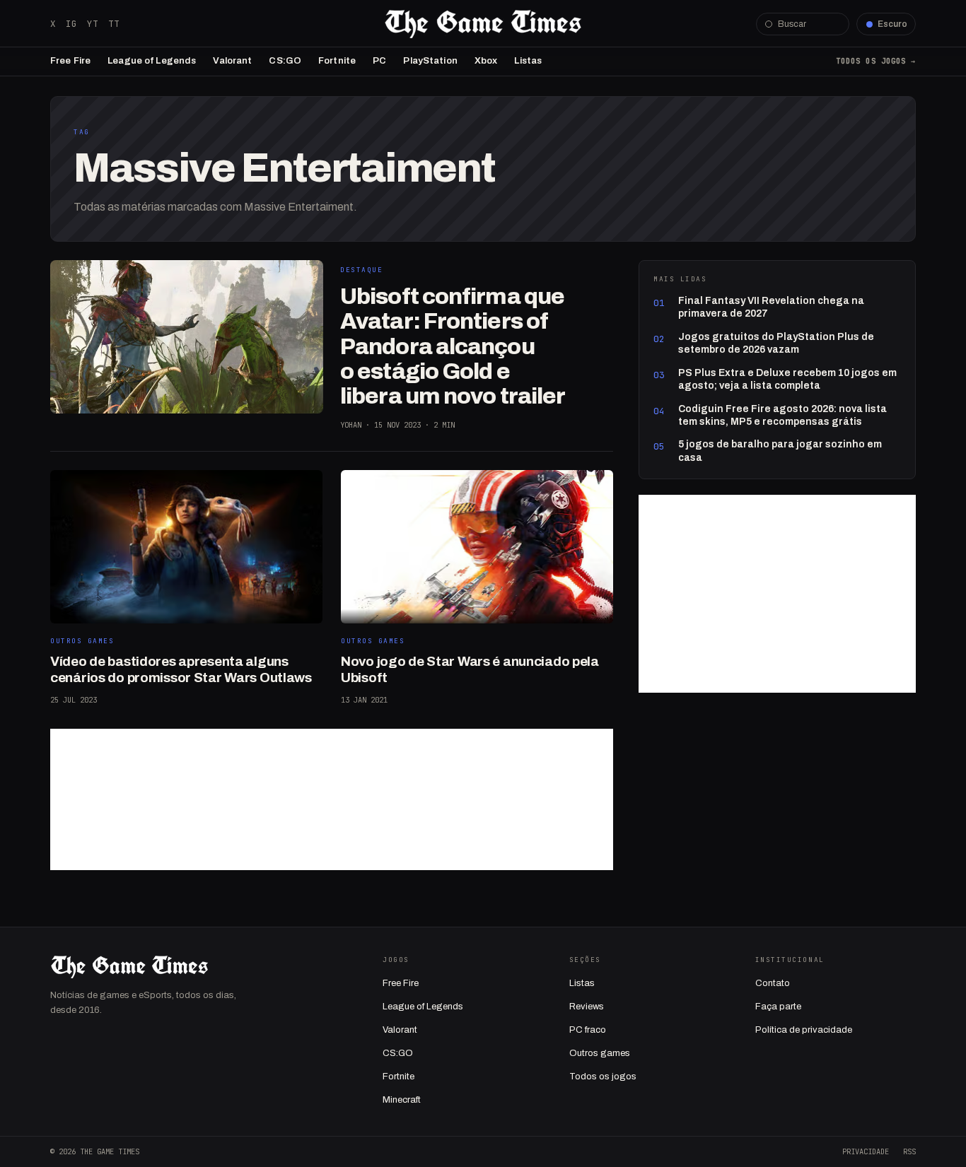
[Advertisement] (331, 799)
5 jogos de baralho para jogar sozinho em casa (780, 450)
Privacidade (865, 1151)
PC (379, 61)
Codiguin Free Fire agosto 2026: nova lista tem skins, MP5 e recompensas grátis (782, 415)
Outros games (599, 1053)
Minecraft (402, 1100)
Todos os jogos (602, 1076)
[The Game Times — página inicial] (483, 24)
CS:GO (285, 61)
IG (71, 24)
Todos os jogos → (876, 61)
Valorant (232, 61)
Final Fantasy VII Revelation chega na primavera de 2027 (771, 307)
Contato (772, 983)
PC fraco (587, 1030)
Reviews (586, 1006)
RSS (909, 1151)
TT (114, 24)
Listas (528, 61)
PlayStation (430, 61)
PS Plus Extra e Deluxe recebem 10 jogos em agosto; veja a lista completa (787, 379)
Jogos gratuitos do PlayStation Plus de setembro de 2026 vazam (776, 343)
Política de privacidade (803, 1030)
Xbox (486, 61)
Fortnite (337, 61)
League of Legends (151, 61)
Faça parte (778, 1006)
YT (92, 24)
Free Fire (70, 61)
